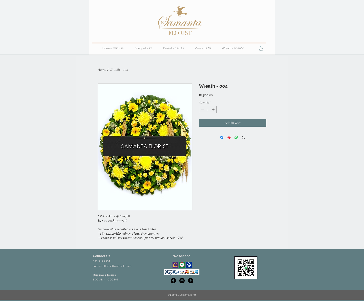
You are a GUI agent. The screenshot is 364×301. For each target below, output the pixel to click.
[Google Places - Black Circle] (190, 280)
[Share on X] (243, 137)
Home (102, 69)
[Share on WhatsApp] (236, 137)
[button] (261, 48)
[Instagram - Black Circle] (182, 280)
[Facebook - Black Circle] (173, 280)
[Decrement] (202, 109)
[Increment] (213, 109)
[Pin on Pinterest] (229, 137)
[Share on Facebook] (222, 137)
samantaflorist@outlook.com (112, 266)
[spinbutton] (207, 109)
